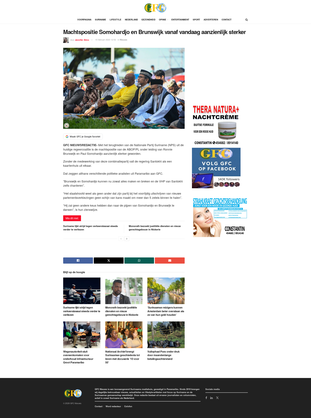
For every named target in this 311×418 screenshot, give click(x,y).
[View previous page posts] (121, 238)
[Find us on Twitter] (217, 398)
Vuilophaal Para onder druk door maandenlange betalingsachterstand (163, 355)
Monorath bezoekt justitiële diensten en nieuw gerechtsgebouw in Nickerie (155, 227)
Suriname (100, 19)
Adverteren (211, 19)
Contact (226, 19)
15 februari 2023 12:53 (105, 39)
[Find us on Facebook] (206, 398)
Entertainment (180, 19)
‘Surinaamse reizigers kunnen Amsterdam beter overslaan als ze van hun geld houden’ (165, 311)
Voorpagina (84, 19)
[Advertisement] (216, 76)
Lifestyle (115, 19)
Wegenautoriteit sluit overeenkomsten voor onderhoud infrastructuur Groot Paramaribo (78, 357)
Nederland (131, 19)
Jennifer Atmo (82, 39)
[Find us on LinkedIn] (211, 398)
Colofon (128, 406)
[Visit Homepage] (155, 8)
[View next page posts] (126, 238)
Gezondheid (148, 19)
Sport (196, 19)
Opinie (162, 19)
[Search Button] (246, 20)
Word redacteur (113, 406)
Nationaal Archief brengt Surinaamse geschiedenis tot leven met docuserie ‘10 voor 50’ (122, 357)
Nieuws (123, 39)
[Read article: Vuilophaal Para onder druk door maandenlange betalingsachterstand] (166, 334)
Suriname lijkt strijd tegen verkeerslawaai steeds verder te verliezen (90, 227)
